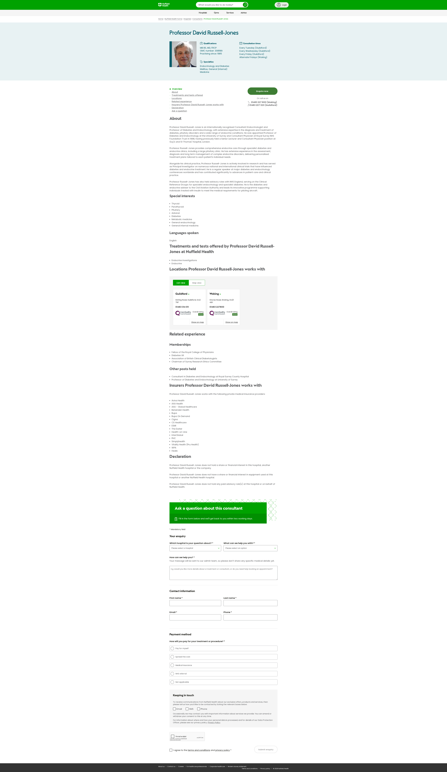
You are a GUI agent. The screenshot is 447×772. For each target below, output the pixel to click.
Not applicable (182, 682)
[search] (222, 4)
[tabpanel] (223, 307)
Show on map (197, 322)
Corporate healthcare (217, 766)
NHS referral (181, 673)
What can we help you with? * (239, 543)
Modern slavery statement (237, 766)
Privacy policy (265, 769)
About (175, 92)
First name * (176, 598)
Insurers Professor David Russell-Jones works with (198, 104)
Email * (173, 612)
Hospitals (203, 13)
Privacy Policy (214, 722)
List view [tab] (181, 283)
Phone (204, 708)
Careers (181, 766)
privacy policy (222, 750)
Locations (177, 98)
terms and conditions (199, 750)
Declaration (178, 107)
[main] (223, 389)
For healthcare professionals (197, 766)
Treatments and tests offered (187, 95)
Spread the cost (182, 656)
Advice (244, 13)
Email (179, 708)
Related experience (182, 101)
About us (161, 766)
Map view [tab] (196, 283)
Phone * (228, 612)
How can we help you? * (182, 557)
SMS (191, 708)
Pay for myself (182, 648)
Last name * (230, 598)
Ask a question (179, 110)
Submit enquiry (266, 749)
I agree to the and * (202, 750)
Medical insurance (183, 665)
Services (230, 13)
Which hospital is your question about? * (191, 543)
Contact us (171, 766)
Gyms (216, 13)
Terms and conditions (250, 769)
